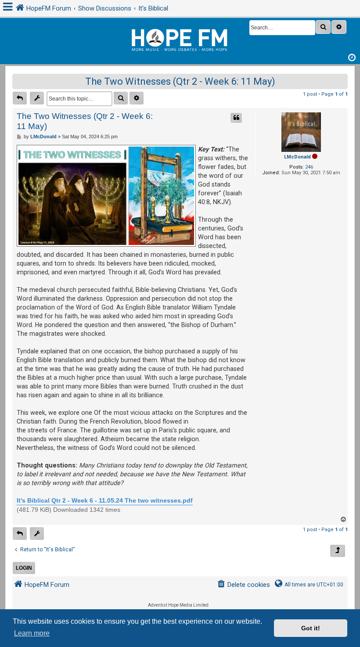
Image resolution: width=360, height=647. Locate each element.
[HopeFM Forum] (180, 39)
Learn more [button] (32, 633)
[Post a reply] (19, 98)
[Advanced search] (338, 27)
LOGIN (24, 568)
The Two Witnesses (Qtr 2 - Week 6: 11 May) (180, 81)
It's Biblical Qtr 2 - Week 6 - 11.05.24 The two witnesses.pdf (105, 500)
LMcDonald (297, 157)
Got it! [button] (310, 628)
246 (309, 167)
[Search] (323, 27)
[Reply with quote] (236, 117)
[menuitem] (243, 585)
